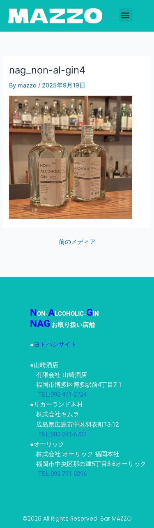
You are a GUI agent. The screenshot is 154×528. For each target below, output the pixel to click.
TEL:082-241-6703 (58, 434)
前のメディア (77, 242)
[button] (125, 15)
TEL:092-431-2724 (58, 394)
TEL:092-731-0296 (58, 473)
